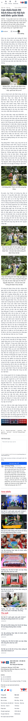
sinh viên (9, 432)
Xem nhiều (3, 697)
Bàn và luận (4, 700)
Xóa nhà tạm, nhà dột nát (7, 703)
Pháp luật (3, 708)
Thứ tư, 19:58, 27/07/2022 (21, 7)
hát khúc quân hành (10, 430)
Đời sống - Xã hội (19, 700)
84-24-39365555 (7, 677)
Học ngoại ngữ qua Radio (7, 716)
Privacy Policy (21, 454)
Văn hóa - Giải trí (5, 705)
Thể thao (17, 705)
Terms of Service (4, 455)
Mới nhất (17, 695)
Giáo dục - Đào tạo (5, 7)
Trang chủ (3, 695)
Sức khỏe (17, 708)
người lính (19, 430)
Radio (6, 3)
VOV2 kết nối (18, 711)
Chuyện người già (5, 711)
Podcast (10, 3)
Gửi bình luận (13, 463)
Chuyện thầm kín (5, 713)
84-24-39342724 (7, 679)
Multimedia (15, 3)
